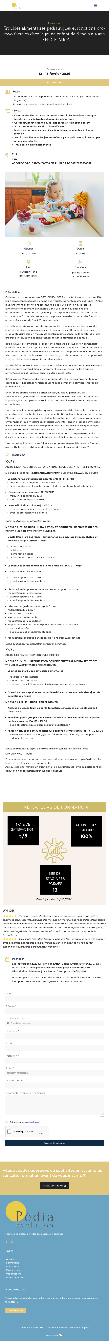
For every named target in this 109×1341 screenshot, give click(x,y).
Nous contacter (53, 1185)
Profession (12, 1055)
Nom (8, 993)
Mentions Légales (79, 1327)
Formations (12, 1262)
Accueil (10, 1259)
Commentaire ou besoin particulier (25, 1093)
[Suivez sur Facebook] (6, 1242)
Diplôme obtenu (15, 1080)
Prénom (10, 1006)
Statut (9, 1068)
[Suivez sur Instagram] (12, 1242)
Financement (13, 1270)
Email (9, 1043)
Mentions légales (32, 1122)
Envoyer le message (54, 1143)
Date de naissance (16, 1018)
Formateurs (12, 1266)
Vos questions (13, 1273)
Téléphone (12, 1031)
